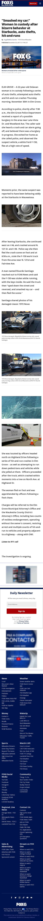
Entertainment (6, 691)
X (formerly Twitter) (8, 795)
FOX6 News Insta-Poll (9, 698)
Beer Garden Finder (26, 780)
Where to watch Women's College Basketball (26, 876)
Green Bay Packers (8, 749)
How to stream (25, 746)
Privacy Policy (24, 621)
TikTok (4, 787)
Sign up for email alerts (25, 814)
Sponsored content (8, 857)
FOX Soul (23, 764)
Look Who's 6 (24, 721)
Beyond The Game (8, 751)
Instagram (5, 785)
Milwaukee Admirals (8, 754)
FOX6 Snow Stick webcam (25, 704)
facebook (11, 897)
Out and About (25, 726)
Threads (4, 790)
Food (21, 731)
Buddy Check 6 (25, 785)
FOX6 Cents (6, 719)
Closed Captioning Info (26, 833)
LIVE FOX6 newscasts (27, 749)
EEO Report (24, 825)
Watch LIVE (25, 743)
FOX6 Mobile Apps (26, 817)
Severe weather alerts (27, 681)
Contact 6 (5, 716)
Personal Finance (7, 724)
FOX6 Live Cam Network (25, 689)
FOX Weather (24, 695)
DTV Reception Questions (25, 838)
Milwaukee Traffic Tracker (26, 737)
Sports (5, 743)
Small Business (7, 729)
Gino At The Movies (26, 733)
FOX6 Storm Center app (26, 685)
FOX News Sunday (26, 766)
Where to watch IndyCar (25, 864)
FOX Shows (24, 769)
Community (25, 774)
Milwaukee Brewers (8, 746)
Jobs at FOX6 (24, 822)
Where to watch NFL (27, 849)
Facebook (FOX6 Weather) (7, 798)
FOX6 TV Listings (25, 754)
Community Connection (24, 791)
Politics (4, 696)
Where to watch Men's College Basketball (25, 869)
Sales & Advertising (7, 845)
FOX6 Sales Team (8, 849)
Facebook (5, 782)
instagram (19, 897)
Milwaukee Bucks (7, 761)
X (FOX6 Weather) (8, 802)
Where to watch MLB (27, 856)
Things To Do (24, 777)
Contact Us (25, 807)
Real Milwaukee (25, 723)
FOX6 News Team (26, 820)
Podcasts (5, 693)
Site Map (5, 708)
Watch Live (33, 3)
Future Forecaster (26, 700)
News (4, 678)
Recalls (4, 721)
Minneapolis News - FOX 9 (8, 818)
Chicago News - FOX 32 (9, 814)
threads (23, 897)
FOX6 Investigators (8, 688)
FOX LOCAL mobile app (8, 702)
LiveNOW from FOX (26, 756)
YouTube (5, 780)
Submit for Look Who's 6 (25, 717)
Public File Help (25, 827)
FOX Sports (23, 761)
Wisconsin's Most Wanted (7, 685)
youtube (27, 897)
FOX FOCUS (6, 854)
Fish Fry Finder (25, 782)
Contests (23, 810)
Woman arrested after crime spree (14, 71)
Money (5, 713)
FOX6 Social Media (7, 775)
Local (3, 681)
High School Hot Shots (7, 757)
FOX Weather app (26, 693)
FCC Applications (25, 830)
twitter (15, 897)
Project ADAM (25, 787)
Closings (22, 698)
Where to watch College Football (25, 853)
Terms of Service (23, 623)
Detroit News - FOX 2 (9, 822)
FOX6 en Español (7, 705)
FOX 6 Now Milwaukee (24, 40)
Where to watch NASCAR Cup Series (26, 860)
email (31, 897)
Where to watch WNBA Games (25, 881)
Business (5, 726)
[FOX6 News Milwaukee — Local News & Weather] (8, 3)
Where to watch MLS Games (27, 886)
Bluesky (4, 792)
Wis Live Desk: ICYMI (27, 751)
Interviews (23, 728)
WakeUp (24, 713)
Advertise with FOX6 (8, 852)
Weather (24, 678)
